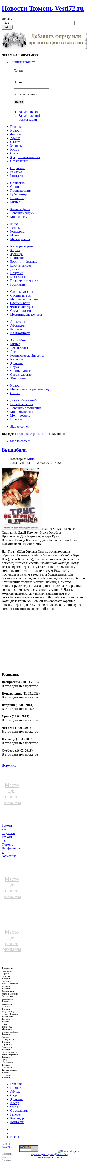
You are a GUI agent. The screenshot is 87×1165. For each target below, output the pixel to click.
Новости (16, 1087)
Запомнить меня (25, 94)
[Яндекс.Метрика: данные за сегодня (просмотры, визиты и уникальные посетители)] (68, 1151)
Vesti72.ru (7, 1147)
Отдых (15, 1095)
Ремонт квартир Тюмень (7, 840)
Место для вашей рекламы (11, 793)
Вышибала (14, 450)
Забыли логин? (29, 115)
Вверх (14, 1137)
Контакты (17, 1122)
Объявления (19, 1110)
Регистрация (28, 119)
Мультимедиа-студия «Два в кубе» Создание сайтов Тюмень (49, 1156)
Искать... (8, 19)
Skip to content (20, 426)
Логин (18, 70)
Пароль (19, 82)
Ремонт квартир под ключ (8, 829)
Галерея (15, 1114)
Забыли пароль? (30, 112)
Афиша (35, 434)
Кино (46, 434)
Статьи (15, 1107)
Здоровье (16, 1099)
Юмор (14, 1103)
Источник (9, 765)
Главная (23, 434)
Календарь (17, 1118)
